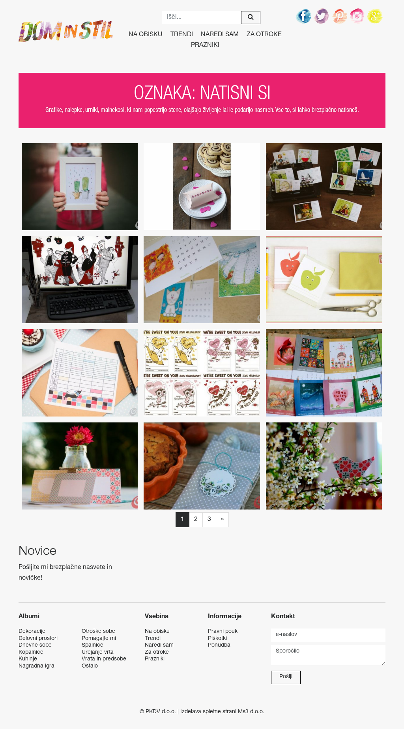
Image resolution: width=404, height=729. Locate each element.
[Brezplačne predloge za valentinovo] (202, 186)
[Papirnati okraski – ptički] (324, 466)
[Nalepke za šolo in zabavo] (80, 466)
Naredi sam (220, 35)
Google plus (376, 16)
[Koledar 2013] (202, 279)
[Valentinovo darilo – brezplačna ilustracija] (80, 186)
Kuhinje (28, 659)
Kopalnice (31, 652)
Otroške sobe (98, 631)
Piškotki (217, 639)
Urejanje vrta (98, 652)
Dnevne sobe (35, 645)
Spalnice (92, 645)
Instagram (358, 16)
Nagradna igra (36, 666)
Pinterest (340, 16)
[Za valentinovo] (202, 372)
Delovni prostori (38, 639)
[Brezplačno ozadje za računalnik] (80, 279)
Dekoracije (32, 631)
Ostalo (90, 666)
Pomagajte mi (99, 639)
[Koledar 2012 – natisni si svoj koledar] (324, 372)
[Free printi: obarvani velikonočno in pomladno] (202, 466)
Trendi (181, 35)
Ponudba (219, 645)
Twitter (322, 16)
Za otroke (264, 35)
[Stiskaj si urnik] (80, 372)
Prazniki (205, 46)
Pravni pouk (223, 631)
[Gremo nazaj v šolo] (324, 279)
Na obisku (146, 35)
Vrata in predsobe (104, 659)
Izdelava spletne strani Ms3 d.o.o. (222, 712)
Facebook (304, 16)
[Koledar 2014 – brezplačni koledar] (324, 186)
